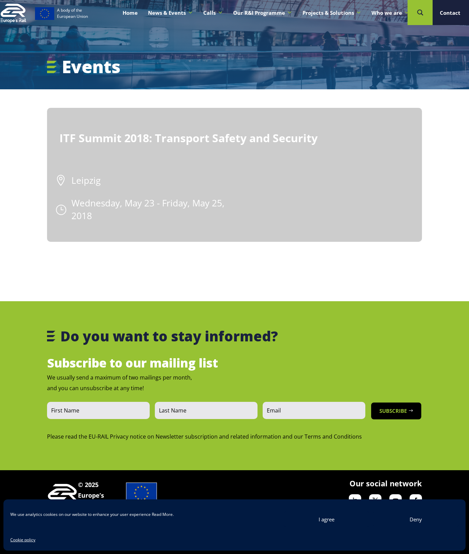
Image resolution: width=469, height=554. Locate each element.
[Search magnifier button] (420, 12)
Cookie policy (22, 540)
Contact (450, 12)
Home (130, 12)
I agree (326, 519)
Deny (416, 519)
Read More (162, 514)
